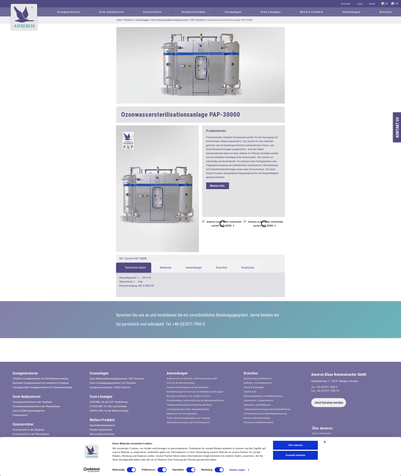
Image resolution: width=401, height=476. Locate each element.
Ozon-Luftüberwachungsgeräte (29, 410)
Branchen (386, 11)
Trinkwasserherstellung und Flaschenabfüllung (189, 405)
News (372, 3)
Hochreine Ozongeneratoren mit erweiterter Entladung (41, 382)
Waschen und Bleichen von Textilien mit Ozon (188, 396)
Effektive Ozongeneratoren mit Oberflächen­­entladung (40, 378)
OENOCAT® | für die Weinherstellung (109, 410)
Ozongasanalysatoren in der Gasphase (32, 401)
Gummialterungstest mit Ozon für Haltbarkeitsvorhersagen (195, 391)
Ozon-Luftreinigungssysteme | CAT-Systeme (113, 382)
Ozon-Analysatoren (111, 11)
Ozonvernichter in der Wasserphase (31, 434)
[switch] (162, 469)
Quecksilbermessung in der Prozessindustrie (188, 422)
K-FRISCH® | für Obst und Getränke (108, 406)
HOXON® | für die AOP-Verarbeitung (109, 401)
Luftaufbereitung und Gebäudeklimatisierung (265, 413)
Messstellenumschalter (102, 434)
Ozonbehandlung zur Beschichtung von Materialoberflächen (195, 400)
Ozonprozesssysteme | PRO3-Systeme (110, 387)
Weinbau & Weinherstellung (257, 418)
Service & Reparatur (321, 433)
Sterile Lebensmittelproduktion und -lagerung (188, 418)
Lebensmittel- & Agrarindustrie (258, 400)
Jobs (360, 3)
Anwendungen (351, 11)
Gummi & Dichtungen (254, 387)
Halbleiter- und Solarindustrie (258, 383)
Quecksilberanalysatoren (102, 425)
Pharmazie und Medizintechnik (258, 422)
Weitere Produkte (311, 11)
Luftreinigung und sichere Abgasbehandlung (188, 409)
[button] (334, 3)
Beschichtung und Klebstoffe (258, 378)
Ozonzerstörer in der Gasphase (28, 429)
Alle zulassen (295, 445)
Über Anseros (322, 428)
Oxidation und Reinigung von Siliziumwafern (188, 387)
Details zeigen (237, 469)
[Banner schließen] (325, 442)
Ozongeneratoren (68, 11)
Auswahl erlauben (295, 455)
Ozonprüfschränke (194, 11)
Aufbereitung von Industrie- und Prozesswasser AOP (192, 378)
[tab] (133, 268)
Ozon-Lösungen (271, 11)
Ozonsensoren (20, 415)
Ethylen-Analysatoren (101, 429)
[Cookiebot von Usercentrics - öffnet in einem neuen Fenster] (91, 470)
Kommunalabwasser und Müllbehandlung (263, 396)
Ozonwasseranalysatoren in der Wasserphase (36, 406)
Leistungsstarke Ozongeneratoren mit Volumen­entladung (42, 387)
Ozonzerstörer (152, 11)
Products (129, 19)
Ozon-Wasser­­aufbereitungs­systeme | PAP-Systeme (178, 19)
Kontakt (346, 3)
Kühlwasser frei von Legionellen (182, 413)
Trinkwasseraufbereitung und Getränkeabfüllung (267, 409)
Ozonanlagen (233, 11)
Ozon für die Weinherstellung (181, 383)
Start (119, 19)
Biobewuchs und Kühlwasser (257, 405)
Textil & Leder (250, 391)
